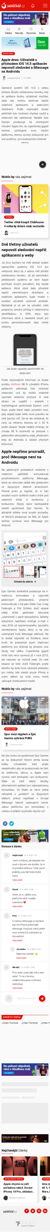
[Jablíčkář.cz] (13, 6)
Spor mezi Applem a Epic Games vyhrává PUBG (20, 736)
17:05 (28, 967)
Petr (14, 916)
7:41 (30, 855)
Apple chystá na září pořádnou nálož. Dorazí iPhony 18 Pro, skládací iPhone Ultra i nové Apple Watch (19, 1188)
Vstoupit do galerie (23, 581)
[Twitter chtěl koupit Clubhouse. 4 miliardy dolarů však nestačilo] (25, 198)
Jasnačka (21, 949)
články (15, 1150)
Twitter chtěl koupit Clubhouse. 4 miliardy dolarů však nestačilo (24, 224)
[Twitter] (33, 1211)
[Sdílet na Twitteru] (11, 823)
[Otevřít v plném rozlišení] (25, 349)
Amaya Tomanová (17, 1198)
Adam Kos (14, 233)
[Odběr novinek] (33, 6)
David (15, 889)
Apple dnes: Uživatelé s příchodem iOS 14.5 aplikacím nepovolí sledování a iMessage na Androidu (25, 65)
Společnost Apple (14, 1179)
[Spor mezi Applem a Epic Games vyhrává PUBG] (25, 710)
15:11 (25, 916)
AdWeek (16, 384)
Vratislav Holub (13, 78)
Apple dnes (8, 54)
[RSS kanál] (45, 1211)
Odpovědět (17, 880)
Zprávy (9, 217)
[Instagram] (39, 1211)
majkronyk (17, 855)
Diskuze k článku (12, 846)
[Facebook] (26, 1211)
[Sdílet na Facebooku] (4, 823)
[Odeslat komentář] (42, 998)
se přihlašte (32, 1004)
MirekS (15, 967)
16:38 (26, 889)
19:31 (34, 949)
